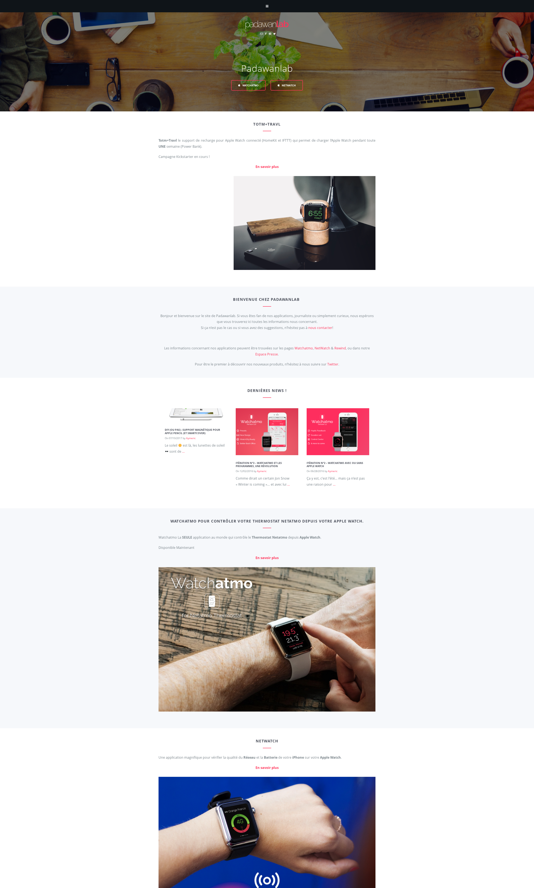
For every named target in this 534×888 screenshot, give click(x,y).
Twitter (332, 364)
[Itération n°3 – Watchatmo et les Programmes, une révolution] (267, 452)
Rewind (340, 348)
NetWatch (288, 85)
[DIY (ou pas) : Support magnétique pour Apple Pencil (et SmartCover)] (196, 419)
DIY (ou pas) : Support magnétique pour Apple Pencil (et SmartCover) (192, 431)
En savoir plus (267, 166)
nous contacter (320, 327)
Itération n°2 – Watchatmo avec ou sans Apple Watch (335, 464)
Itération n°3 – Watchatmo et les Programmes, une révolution (259, 464)
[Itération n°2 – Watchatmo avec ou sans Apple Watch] (338, 452)
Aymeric (191, 438)
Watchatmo (250, 85)
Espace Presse (266, 354)
